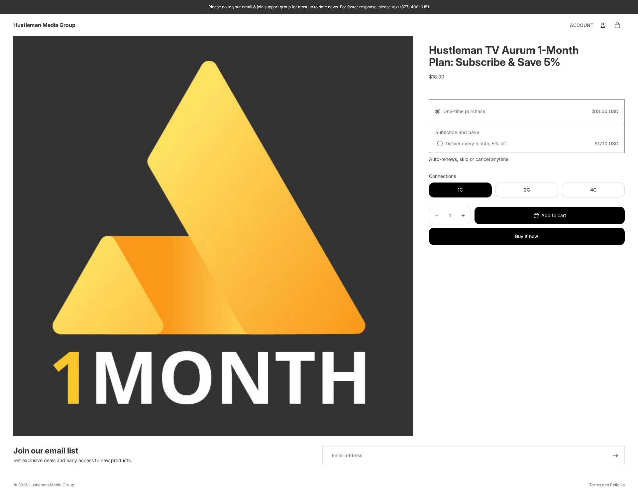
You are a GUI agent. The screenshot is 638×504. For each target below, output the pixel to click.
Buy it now (526, 236)
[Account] (602, 25)
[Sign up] (615, 455)
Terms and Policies (607, 484)
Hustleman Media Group (51, 484)
